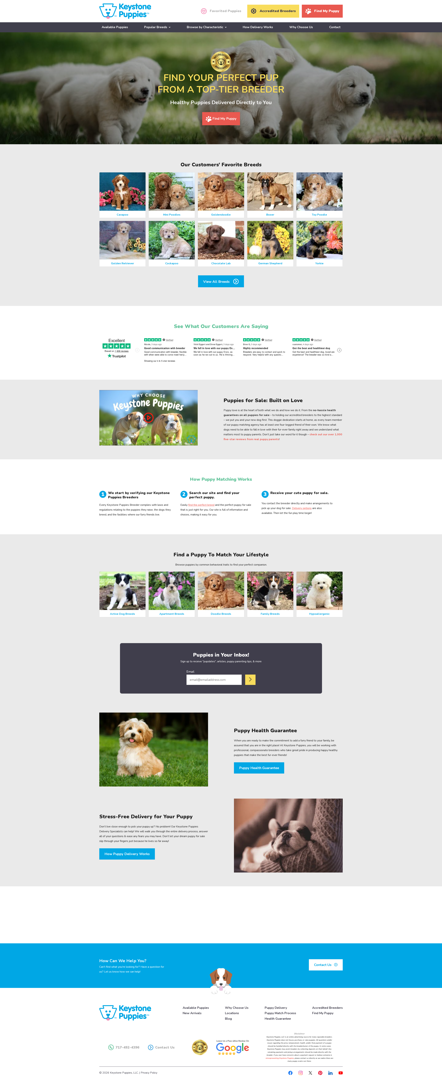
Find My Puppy (224, 118)
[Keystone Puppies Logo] (125, 1013)
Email (190, 672)
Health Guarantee (278, 1019)
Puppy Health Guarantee (259, 768)
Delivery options (302, 508)
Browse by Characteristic (205, 27)
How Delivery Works (258, 27)
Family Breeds (270, 614)
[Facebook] (290, 1073)
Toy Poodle (319, 215)
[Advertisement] (221, 915)
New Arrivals (192, 1013)
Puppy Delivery (276, 1008)
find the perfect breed (201, 505)
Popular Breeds (155, 27)
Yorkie (319, 263)
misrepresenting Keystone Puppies (280, 1058)
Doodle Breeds (221, 614)
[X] (310, 1073)
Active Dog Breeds (122, 614)
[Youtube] (341, 1073)
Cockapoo (171, 263)
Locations (232, 1013)
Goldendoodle (221, 215)
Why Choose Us (301, 27)
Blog (228, 1019)
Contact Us (323, 965)
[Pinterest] (320, 1073)
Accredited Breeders (327, 1008)
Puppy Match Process (280, 1013)
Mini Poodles (171, 215)
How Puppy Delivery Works (127, 854)
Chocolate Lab (221, 263)
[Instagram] (301, 1073)
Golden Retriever (122, 263)
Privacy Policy (149, 1073)
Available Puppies (115, 27)
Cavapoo (122, 215)
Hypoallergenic (319, 614)
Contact (334, 27)
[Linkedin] (330, 1073)
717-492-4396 (127, 1047)
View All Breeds (216, 281)
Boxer (270, 215)
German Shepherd (270, 263)
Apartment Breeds (171, 614)
